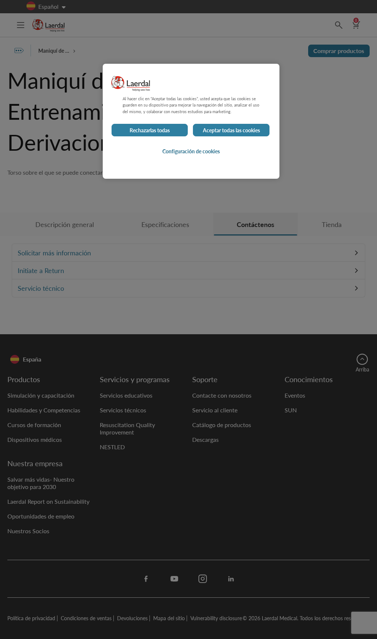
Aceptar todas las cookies (231, 130)
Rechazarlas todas (150, 130)
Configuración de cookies (191, 151)
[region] (191, 121)
